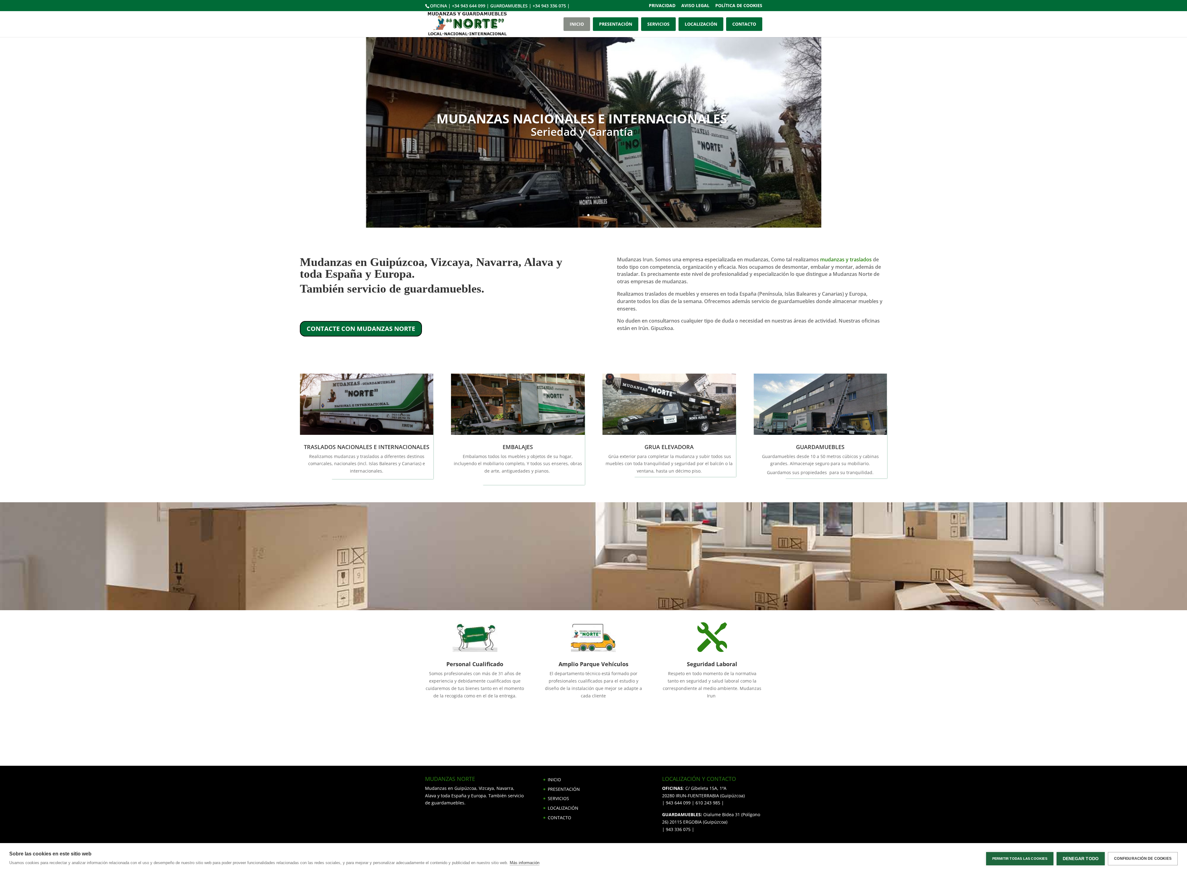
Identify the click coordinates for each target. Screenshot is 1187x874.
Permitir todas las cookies (1019, 858)
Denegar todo (1081, 858)
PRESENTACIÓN (615, 24)
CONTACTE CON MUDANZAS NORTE (361, 328)
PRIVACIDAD (662, 5)
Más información (524, 862)
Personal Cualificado (474, 664)
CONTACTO (744, 24)
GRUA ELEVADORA (669, 447)
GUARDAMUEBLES (820, 447)
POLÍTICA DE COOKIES (738, 5)
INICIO (577, 24)
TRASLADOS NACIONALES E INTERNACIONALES (366, 447)
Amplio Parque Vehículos (593, 664)
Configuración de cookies (1143, 858)
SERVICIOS (658, 24)
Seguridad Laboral (712, 664)
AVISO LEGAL (695, 5)
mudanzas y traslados (846, 259)
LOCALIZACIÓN (701, 24)
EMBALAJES (518, 447)
